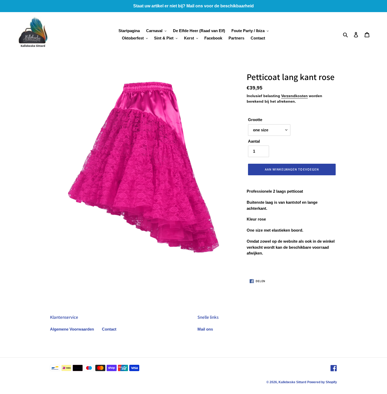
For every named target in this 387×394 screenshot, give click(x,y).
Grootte (255, 119)
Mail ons (205, 329)
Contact (109, 329)
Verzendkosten (294, 96)
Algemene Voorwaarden (72, 329)
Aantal (254, 141)
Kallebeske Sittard (292, 382)
